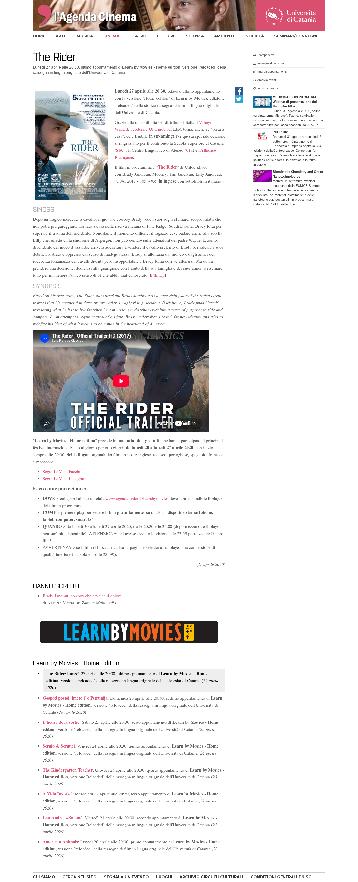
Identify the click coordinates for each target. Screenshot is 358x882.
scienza (195, 36)
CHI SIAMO (44, 877)
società (255, 36)
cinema (111, 36)
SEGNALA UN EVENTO (126, 877)
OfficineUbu (160, 129)
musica (85, 36)
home (39, 36)
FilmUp (158, 275)
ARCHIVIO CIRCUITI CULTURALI (211, 877)
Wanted (121, 129)
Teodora (138, 129)
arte (61, 36)
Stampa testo (266, 55)
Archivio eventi (267, 80)
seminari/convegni (295, 36)
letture (166, 36)
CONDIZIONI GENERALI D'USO (281, 877)
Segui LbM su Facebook (64, 471)
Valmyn (205, 122)
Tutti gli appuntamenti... (272, 71)
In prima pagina (267, 88)
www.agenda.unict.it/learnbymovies (137, 498)
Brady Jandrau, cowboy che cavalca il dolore (82, 595)
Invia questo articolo (270, 63)
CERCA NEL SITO (79, 877)
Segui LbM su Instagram (64, 478)
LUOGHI (164, 877)
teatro (138, 36)
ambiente (225, 36)
